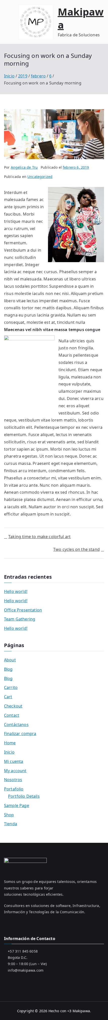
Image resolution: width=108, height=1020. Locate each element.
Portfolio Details (24, 796)
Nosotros (13, 779)
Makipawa (81, 18)
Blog (8, 669)
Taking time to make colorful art (39, 536)
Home (10, 743)
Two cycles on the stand (76, 549)
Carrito (11, 687)
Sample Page (16, 805)
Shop (9, 815)
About (10, 660)
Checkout (13, 706)
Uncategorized (39, 176)
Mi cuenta (13, 761)
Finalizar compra (20, 733)
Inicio (9, 752)
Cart (8, 696)
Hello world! (15, 591)
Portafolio (14, 789)
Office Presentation (23, 610)
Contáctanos (16, 724)
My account (15, 770)
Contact (11, 715)
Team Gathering (19, 619)
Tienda (10, 824)
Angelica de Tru (24, 167)
